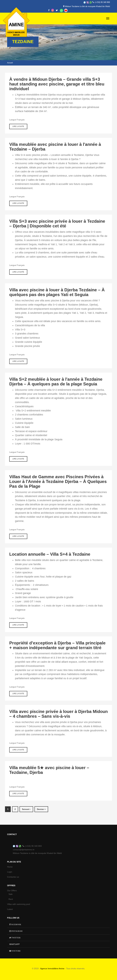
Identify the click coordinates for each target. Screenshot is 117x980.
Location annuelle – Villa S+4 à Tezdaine (49, 554)
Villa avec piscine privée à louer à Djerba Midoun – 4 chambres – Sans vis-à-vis (58, 714)
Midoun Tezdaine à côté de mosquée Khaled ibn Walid (87, 6)
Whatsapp (61, 10)
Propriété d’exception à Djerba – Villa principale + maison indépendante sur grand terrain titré (57, 645)
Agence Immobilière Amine (52, 968)
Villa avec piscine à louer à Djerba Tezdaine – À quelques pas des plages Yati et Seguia (57, 292)
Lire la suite (19, 127)
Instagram (16, 931)
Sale (11, 894)
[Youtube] (65, 10)
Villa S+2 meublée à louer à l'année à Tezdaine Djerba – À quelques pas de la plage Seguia (55, 381)
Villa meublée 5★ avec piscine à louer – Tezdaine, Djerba (49, 770)
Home (10, 867)
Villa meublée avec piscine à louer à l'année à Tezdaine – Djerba (55, 146)
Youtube (16, 951)
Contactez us (13, 877)
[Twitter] (57, 10)
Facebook (15, 924)
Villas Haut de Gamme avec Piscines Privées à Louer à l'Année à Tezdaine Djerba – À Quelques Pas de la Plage (58, 481)
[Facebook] (48, 10)
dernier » (41, 809)
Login (9, 872)
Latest (10, 909)
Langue (12, 120)
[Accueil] (15, 15)
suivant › (26, 809)
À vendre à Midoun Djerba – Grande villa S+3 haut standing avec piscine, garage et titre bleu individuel (56, 84)
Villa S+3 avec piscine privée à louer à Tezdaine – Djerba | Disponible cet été (57, 223)
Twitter (15, 938)
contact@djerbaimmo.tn (23, 849)
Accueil (10, 63)
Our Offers (12, 890)
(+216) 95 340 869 (102, 2)
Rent (11, 899)
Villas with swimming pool (18, 904)
